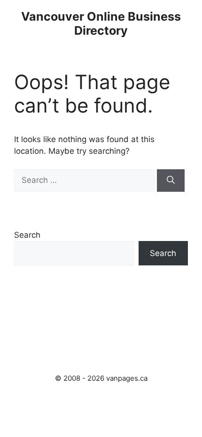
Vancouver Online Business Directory (101, 23)
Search (27, 235)
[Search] (171, 180)
